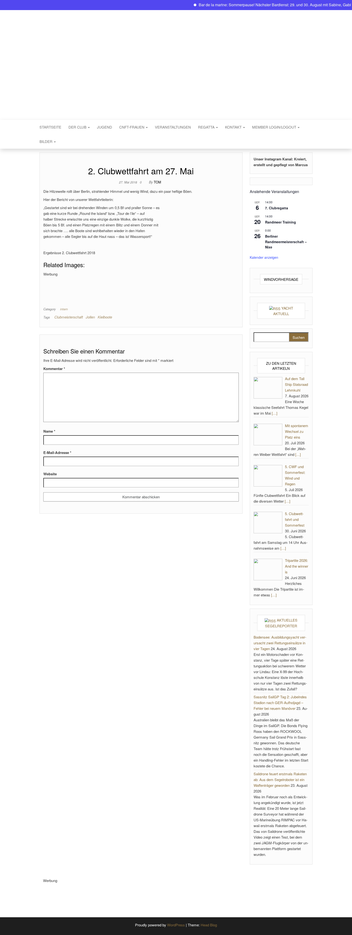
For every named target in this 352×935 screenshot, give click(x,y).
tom (157, 182)
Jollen (90, 316)
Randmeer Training (280, 222)
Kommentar (54, 368)
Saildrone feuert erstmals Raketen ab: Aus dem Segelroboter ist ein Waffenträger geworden (280, 779)
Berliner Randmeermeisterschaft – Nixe (286, 241)
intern (64, 309)
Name (49, 431)
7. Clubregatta (276, 208)
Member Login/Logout (274, 126)
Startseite (50, 126)
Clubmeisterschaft (68, 316)
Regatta (207, 126)
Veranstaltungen (173, 126)
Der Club (77, 126)
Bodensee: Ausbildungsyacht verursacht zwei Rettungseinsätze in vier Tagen (280, 643)
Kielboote (105, 316)
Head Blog (209, 924)
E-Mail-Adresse (57, 452)
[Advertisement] (130, 288)
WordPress (176, 924)
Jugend (104, 126)
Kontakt (234, 126)
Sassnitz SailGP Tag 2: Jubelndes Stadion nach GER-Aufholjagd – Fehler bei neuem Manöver (280, 702)
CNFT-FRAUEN (132, 126)
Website (50, 473)
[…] (274, 413)
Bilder (46, 141)
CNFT (175, 61)
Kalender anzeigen (264, 257)
